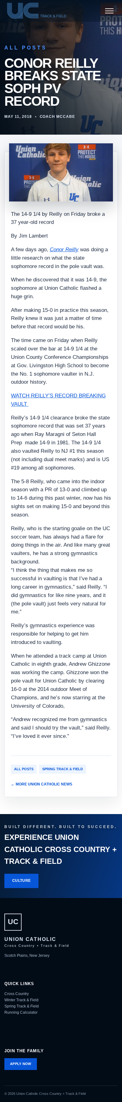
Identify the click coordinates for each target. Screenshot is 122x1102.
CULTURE (21, 880)
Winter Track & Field (21, 1000)
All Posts (23, 769)
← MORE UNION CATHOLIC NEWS (41, 784)
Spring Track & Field (62, 769)
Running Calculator (21, 1012)
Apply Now (20, 1064)
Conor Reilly (64, 249)
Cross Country (16, 994)
